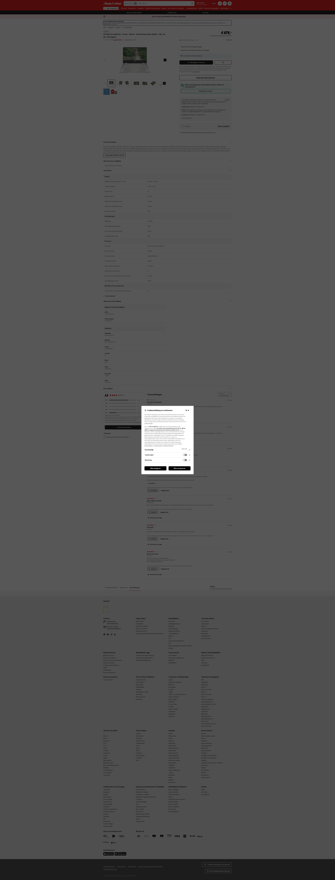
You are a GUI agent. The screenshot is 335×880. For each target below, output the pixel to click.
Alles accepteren (179, 468)
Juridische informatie (168, 445)
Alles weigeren (155, 468)
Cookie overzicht (158, 445)
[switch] (185, 455)
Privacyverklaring (148, 445)
